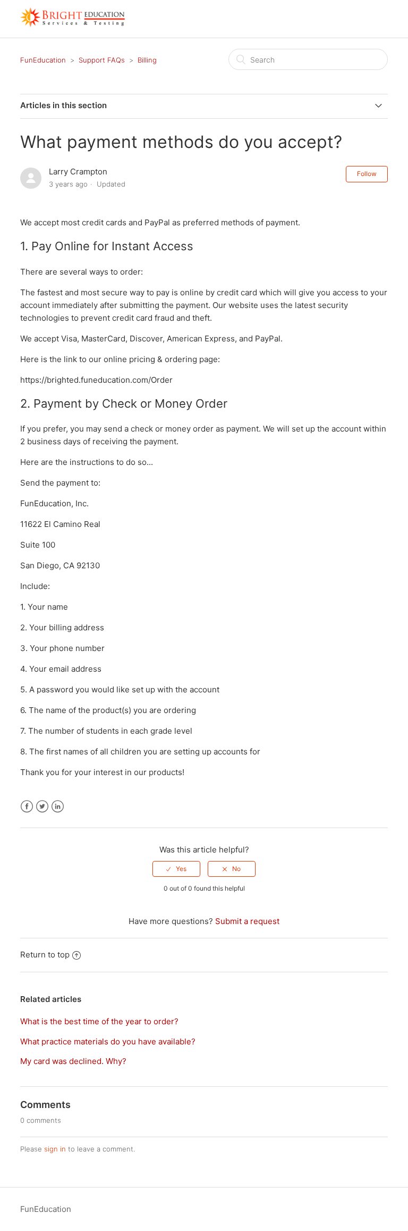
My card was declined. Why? (73, 1061)
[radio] (176, 869)
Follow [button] (367, 174)
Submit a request (247, 921)
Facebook (26, 806)
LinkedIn (57, 806)
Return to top (45, 954)
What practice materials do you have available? (108, 1041)
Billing (147, 60)
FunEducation (43, 60)
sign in (55, 1149)
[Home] (72, 24)
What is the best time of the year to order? (99, 1021)
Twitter (42, 806)
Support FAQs (102, 60)
